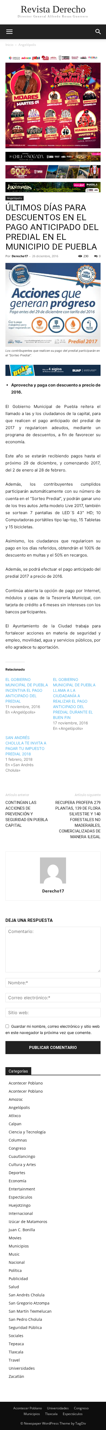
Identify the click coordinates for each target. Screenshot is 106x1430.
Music (14, 1254)
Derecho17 (20, 256)
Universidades (22, 1368)
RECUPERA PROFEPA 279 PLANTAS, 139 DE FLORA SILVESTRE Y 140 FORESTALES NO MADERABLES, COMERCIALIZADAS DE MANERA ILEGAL (78, 819)
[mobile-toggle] (9, 31)
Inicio (9, 44)
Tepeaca (16, 1343)
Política (15, 1270)
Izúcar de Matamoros (28, 1221)
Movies (15, 1237)
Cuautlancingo (22, 1156)
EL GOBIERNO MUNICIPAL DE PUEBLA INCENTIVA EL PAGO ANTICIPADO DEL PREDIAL (26, 690)
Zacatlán (16, 1376)
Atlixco (15, 1115)
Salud (14, 1286)
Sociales (16, 1335)
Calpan (15, 1123)
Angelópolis (27, 44)
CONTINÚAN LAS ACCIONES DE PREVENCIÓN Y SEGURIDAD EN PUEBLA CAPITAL (26, 814)
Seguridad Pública (25, 1327)
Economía (17, 1180)
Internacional (21, 1213)
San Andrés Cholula (27, 1294)
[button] (98, 31)
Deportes (17, 1172)
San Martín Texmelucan (30, 1311)
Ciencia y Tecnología (27, 1131)
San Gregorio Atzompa (29, 1303)
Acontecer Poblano (26, 1083)
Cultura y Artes (22, 1164)
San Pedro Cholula (25, 1319)
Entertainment (22, 1189)
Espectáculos (20, 1197)
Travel (14, 1360)
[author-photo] (53, 883)
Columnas (18, 1140)
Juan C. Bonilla (22, 1229)
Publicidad (18, 1278)
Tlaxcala (16, 1351)
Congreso (17, 1148)
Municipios (19, 1246)
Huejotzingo (19, 1205)
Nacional (17, 1262)
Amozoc (16, 1099)
